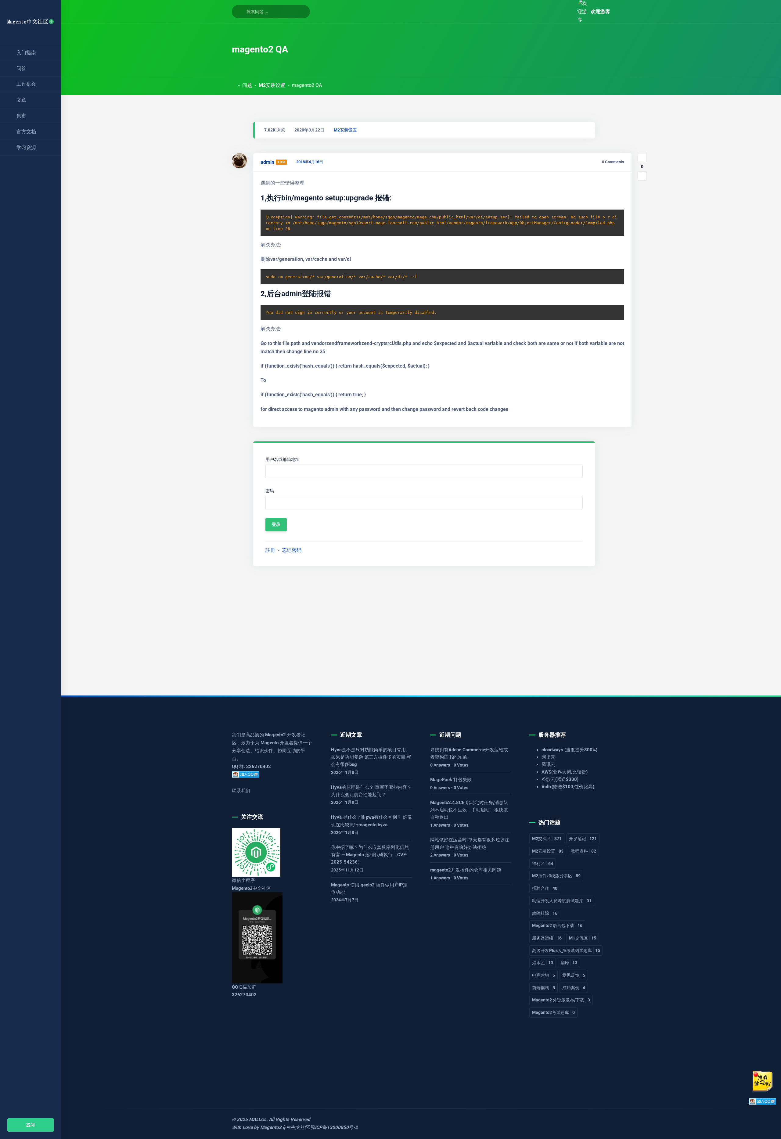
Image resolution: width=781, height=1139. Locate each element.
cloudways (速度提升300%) (569, 750)
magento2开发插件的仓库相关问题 (465, 870)
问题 (247, 85)
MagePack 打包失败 (451, 779)
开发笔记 (583, 838)
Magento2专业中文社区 (284, 1127)
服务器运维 (547, 938)
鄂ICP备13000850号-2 (334, 1127)
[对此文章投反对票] (642, 176)
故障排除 (544, 913)
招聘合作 (544, 888)
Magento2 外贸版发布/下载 (561, 999)
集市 (21, 116)
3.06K (281, 162)
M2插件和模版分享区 (556, 875)
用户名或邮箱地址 (282, 459)
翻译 (568, 962)
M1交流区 (582, 938)
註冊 (270, 550)
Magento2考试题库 (553, 1012)
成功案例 (573, 987)
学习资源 (26, 147)
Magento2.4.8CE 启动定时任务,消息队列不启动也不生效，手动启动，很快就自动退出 (469, 810)
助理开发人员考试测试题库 (562, 900)
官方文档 (26, 132)
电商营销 (543, 975)
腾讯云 (548, 764)
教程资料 (583, 851)
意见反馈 (573, 975)
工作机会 (26, 84)
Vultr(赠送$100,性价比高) (568, 786)
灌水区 (542, 962)
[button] (565, 11)
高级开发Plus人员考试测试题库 (566, 950)
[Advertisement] (415, 626)
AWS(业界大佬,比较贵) (565, 772)
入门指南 (26, 53)
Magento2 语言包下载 (557, 925)
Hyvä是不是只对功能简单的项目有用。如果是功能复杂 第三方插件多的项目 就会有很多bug (371, 757)
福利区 (542, 863)
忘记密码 (291, 550)
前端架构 (543, 987)
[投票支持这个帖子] (642, 157)
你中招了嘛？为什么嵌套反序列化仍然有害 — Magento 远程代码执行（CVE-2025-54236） (370, 855)
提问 (30, 1124)
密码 (269, 491)
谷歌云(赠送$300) (560, 779)
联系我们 (241, 790)
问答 (21, 68)
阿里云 (548, 757)
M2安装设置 (272, 85)
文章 (21, 100)
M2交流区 (547, 838)
